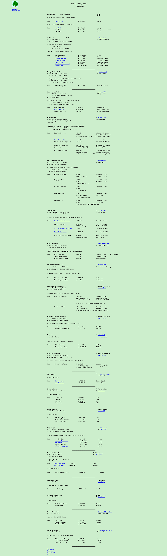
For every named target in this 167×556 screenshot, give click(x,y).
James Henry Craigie (104, 374)
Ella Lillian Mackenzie (60, 232)
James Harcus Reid (103, 243)
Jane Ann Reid (102, 288)
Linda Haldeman (59, 383)
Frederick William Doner (61, 441)
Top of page (50, 549)
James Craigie (103, 427)
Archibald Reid (103, 72)
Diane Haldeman (59, 381)
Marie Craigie (101, 391)
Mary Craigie (103, 429)
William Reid (102, 38)
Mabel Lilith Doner (60, 443)
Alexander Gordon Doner (61, 446)
